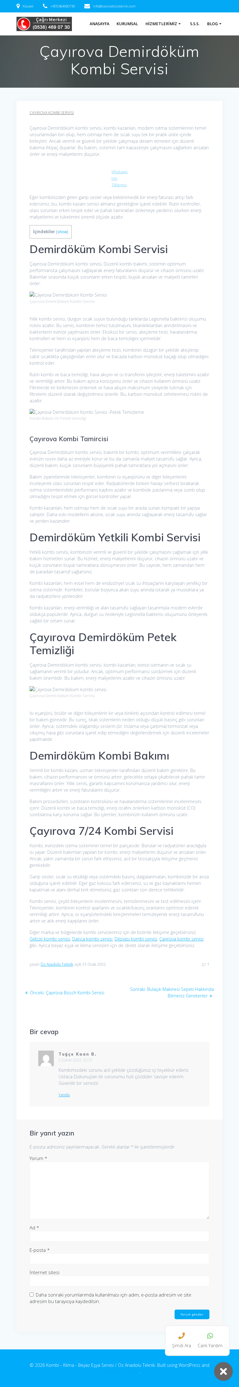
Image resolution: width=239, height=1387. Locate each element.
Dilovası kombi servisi (136, 939)
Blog (212, 23)
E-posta (40, 1250)
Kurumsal (127, 23)
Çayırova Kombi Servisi (52, 112)
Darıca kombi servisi (92, 939)
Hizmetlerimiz (161, 23)
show (62, 231)
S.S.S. (194, 23)
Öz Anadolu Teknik (56, 964)
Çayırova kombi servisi (181, 939)
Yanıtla (64, 1095)
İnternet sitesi (44, 1272)
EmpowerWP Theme (119, 1372)
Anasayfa (99, 23)
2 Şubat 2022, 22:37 (76, 1060)
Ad (34, 1227)
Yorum (38, 1158)
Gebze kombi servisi (50, 939)
